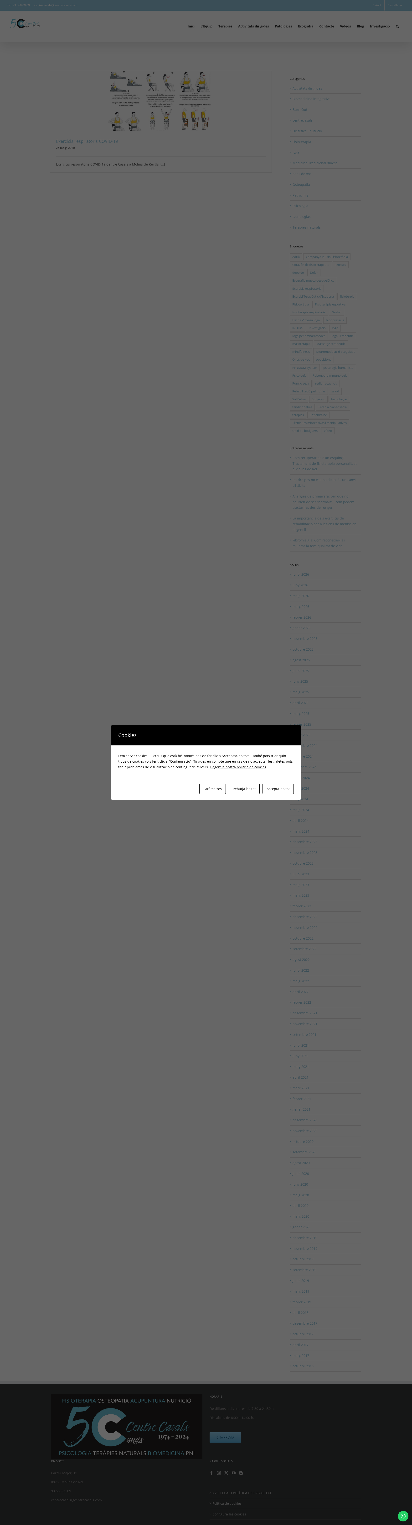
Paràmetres (212, 789)
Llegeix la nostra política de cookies (238, 767)
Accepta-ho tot (278, 789)
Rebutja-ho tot (244, 789)
